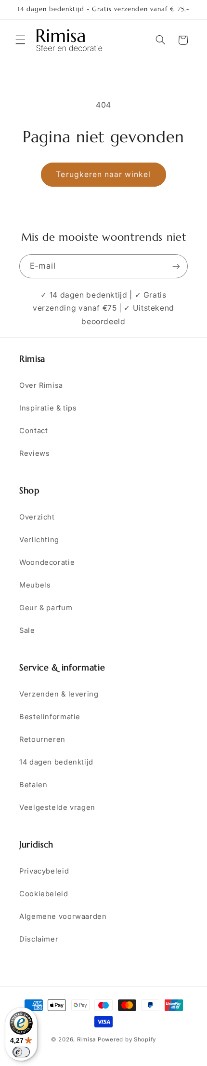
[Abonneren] (176, 266)
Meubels (35, 585)
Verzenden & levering (59, 694)
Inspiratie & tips (48, 408)
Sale (27, 630)
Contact (33, 430)
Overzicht (37, 517)
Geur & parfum (45, 607)
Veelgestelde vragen (57, 807)
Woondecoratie (47, 562)
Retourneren (42, 739)
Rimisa (86, 1039)
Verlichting (39, 539)
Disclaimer (38, 939)
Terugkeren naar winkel (103, 174)
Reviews (34, 453)
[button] (20, 40)
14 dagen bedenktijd (56, 762)
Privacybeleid (44, 871)
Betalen (33, 784)
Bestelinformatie (49, 716)
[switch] (21, 1052)
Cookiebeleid (43, 893)
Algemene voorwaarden (63, 916)
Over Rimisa (41, 385)
